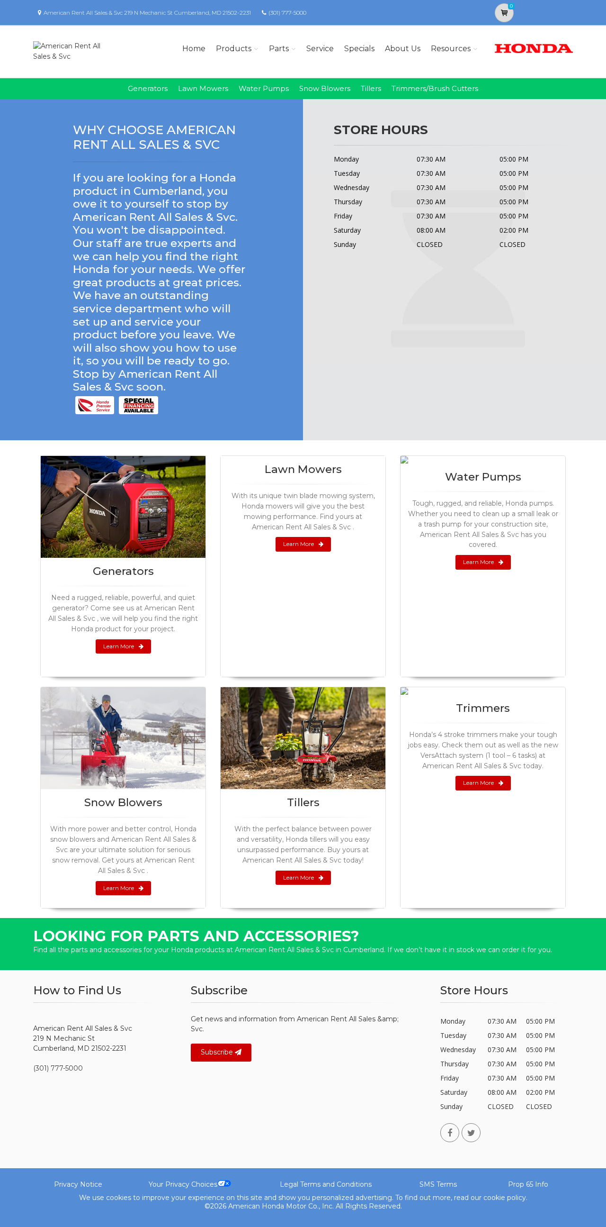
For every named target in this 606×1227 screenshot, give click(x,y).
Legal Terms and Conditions (326, 1184)
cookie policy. (505, 1197)
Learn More (118, 646)
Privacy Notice (78, 1184)
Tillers (371, 88)
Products (233, 48)
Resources (451, 48)
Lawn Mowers (203, 88)
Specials (359, 48)
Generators (148, 88)
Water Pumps (264, 88)
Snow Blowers (324, 88)
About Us (402, 48)
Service (320, 48)
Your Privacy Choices (183, 1184)
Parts (279, 48)
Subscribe (218, 1052)
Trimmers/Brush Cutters (435, 88)
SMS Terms (438, 1184)
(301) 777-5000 (287, 12)
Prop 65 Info (528, 1184)
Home (193, 48)
